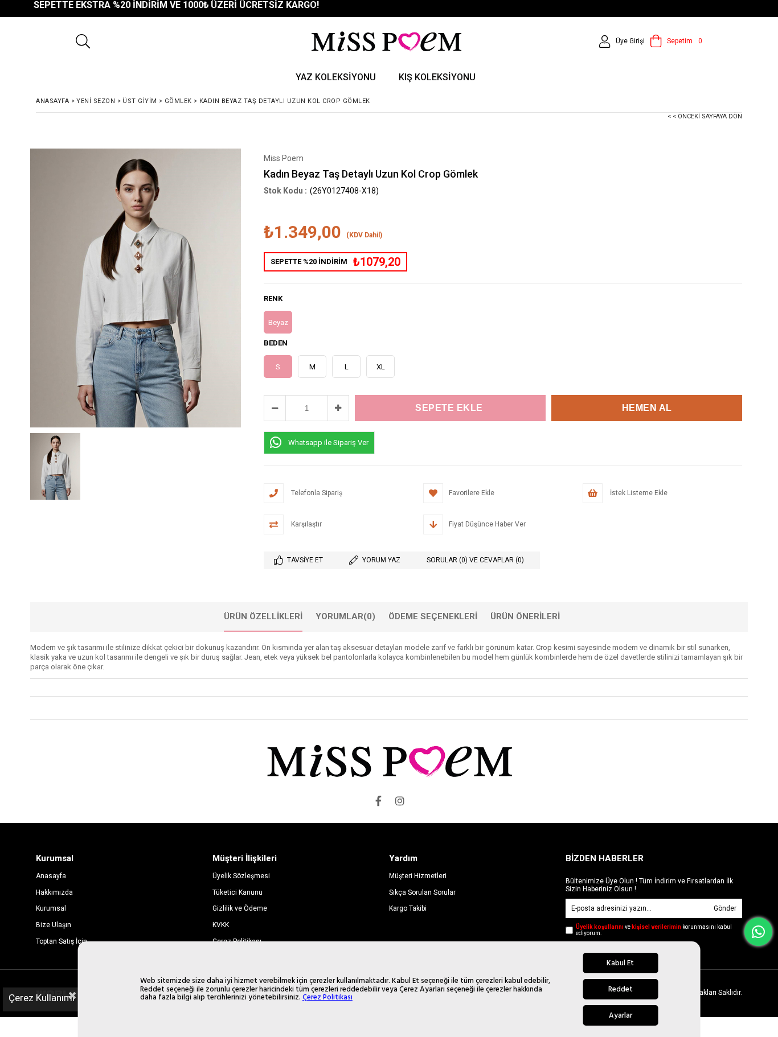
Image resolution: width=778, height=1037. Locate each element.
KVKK (220, 925)
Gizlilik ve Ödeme (239, 908)
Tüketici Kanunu (237, 892)
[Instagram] (400, 801)
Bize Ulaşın (53, 925)
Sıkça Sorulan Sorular (422, 892)
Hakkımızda (54, 892)
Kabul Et (620, 963)
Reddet (620, 989)
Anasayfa (51, 876)
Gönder (725, 908)
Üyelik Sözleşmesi (241, 876)
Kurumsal (51, 908)
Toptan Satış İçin (61, 941)
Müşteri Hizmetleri (418, 876)
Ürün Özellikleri (263, 616)
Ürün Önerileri (525, 616)
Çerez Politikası (327, 997)
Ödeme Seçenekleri (432, 616)
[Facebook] (378, 801)
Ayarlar (620, 1015)
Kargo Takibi (408, 908)
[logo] (389, 761)
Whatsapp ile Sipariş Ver (328, 442)
